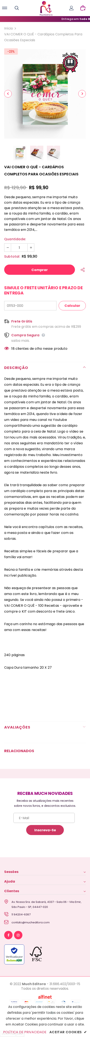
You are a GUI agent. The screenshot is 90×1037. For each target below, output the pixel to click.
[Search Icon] (21, 8)
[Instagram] (18, 935)
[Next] (82, 94)
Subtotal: (12, 256)
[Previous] (8, 94)
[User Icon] (71, 8)
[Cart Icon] (82, 7)
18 (12, 348)
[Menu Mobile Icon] (4, 8)
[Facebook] (8, 935)
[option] (45, 93)
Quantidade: (15, 239)
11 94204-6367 (21, 914)
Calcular (72, 305)
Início (8, 28)
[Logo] (46, 8)
